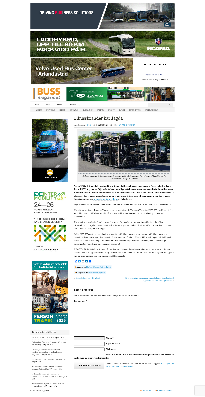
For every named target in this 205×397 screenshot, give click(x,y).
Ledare (47, 104)
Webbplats (111, 349)
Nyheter (38, 110)
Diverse (72, 105)
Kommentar (80, 301)
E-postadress (113, 343)
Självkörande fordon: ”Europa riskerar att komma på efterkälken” (47, 367)
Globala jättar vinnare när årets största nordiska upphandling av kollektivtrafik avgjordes (47, 352)
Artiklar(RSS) (148, 390)
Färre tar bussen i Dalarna (42, 337)
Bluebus (89, 267)
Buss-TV (111, 110)
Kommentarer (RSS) (166, 390)
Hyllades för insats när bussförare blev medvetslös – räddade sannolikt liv (46, 375)
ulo (89, 125)
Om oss (58, 105)
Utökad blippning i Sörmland (87, 278)
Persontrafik (134, 110)
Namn (109, 338)
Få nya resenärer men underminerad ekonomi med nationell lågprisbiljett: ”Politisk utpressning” (150, 279)
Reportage (74, 110)
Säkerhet (107, 267)
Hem (37, 104)
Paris (102, 267)
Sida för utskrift (125, 125)
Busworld (50, 110)
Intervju (100, 110)
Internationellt (151, 110)
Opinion (62, 110)
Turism (122, 110)
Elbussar (96, 267)
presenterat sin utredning (105, 199)
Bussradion (87, 110)
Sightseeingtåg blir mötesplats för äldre (47, 359)
